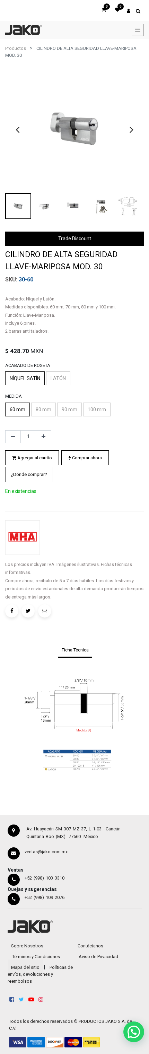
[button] (29, 474)
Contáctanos (90, 945)
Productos (15, 48)
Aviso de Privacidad (98, 956)
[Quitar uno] (13, 436)
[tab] (75, 650)
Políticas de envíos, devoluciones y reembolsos (40, 974)
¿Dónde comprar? (29, 474)
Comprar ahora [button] (86, 457)
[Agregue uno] (43, 436)
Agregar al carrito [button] (34, 457)
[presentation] (17, 129)
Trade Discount (74, 238)
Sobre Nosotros (27, 945)
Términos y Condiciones (36, 956)
